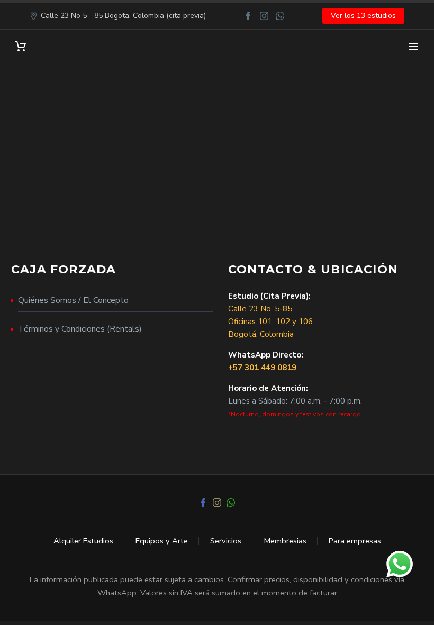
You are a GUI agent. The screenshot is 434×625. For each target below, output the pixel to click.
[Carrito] (20, 46)
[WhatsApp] (280, 16)
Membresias (285, 541)
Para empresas (355, 541)
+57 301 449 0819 (262, 367)
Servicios (225, 541)
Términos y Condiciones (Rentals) (80, 329)
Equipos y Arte (161, 541)
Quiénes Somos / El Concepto (73, 300)
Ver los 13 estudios (363, 16)
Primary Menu (413, 47)
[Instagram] (264, 16)
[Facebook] (248, 16)
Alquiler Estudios (83, 541)
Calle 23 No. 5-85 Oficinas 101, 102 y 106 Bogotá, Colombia (270, 321)
